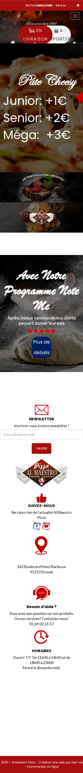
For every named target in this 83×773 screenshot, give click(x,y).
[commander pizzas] (41, 473)
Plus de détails (41, 347)
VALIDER (41, 448)
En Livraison (35, 34)
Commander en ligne (43, 766)
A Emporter (58, 34)
